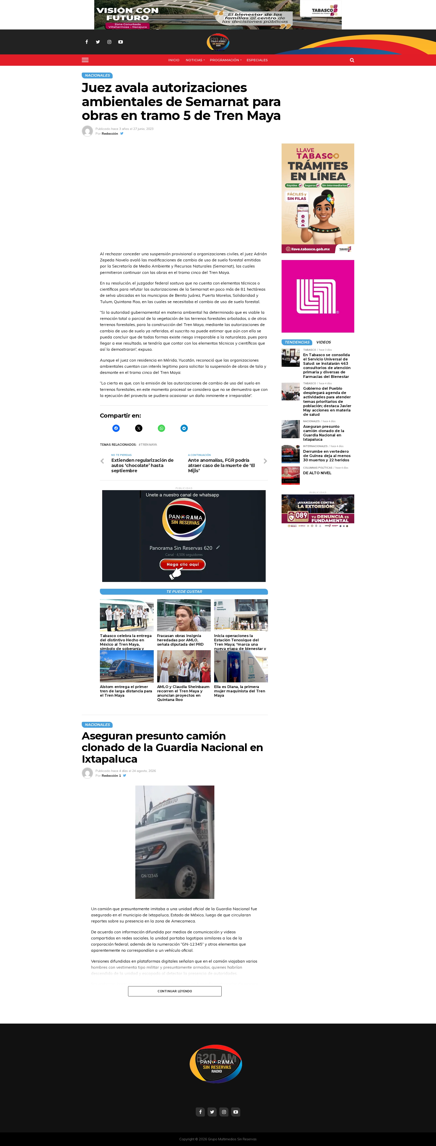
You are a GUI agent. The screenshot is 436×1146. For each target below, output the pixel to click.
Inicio (173, 60)
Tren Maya (149, 444)
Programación (224, 60)
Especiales (257, 60)
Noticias (194, 60)
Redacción (110, 133)
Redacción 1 (111, 776)
